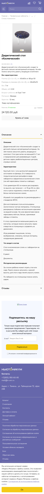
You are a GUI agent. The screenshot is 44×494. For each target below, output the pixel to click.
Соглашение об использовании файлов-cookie (20, 433)
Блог (4, 451)
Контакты (6, 408)
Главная (4, 16)
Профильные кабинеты (19, 16)
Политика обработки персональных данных (19, 425)
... (32, 16)
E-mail (6, 339)
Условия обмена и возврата (13, 447)
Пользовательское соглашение (14, 443)
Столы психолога (8, 18)
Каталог (5, 400)
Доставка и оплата (9, 412)
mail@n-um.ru (8, 380)
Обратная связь (8, 455)
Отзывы (5, 419)
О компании (7, 404)
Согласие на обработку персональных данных (20, 429)
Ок (22, 489)
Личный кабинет (8, 416)
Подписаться (22, 347)
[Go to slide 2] (22, 50)
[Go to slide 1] (21, 50)
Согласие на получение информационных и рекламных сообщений (19, 438)
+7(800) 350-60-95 (10, 377)
